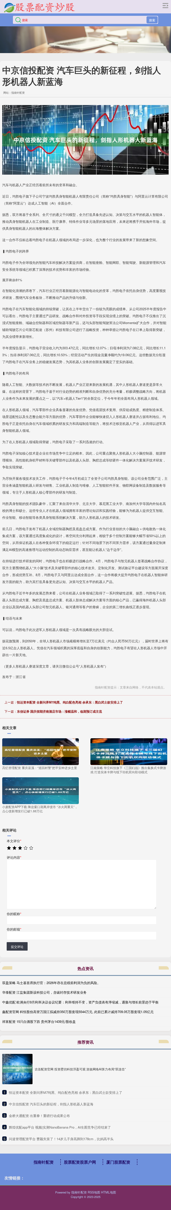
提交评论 (17, 946)
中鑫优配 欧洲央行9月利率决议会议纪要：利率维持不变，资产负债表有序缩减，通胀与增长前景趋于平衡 (80, 1002)
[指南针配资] (39, 7)
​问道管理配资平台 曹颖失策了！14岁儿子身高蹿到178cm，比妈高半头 (61, 1138)
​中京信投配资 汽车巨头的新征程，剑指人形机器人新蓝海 (51, 1104)
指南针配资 (44, 1162)
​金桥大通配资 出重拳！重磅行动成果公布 (39, 1115)
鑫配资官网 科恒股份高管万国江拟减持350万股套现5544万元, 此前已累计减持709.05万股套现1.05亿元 (78, 1011)
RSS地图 (94, 1192)
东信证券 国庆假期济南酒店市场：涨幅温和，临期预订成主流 (59, 711)
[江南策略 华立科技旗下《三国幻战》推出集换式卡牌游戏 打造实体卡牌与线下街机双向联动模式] (128, 751)
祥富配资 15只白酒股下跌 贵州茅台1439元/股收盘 (39, 1021)
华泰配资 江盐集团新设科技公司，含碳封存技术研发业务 (44, 992)
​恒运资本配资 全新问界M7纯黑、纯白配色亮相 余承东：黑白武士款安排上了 (65, 1092)
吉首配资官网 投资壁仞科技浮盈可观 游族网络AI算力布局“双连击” (80, 1069)
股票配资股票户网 (80, 1162)
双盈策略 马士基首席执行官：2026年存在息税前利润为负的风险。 (51, 982)
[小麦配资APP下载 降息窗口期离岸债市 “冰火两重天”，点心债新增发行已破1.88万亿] (40, 790)
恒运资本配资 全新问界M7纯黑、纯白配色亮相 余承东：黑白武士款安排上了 (70, 702)
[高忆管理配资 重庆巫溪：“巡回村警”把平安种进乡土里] (40, 751)
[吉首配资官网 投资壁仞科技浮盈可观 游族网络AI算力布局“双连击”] (17, 1069)
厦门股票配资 (118, 1162)
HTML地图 (108, 1192)
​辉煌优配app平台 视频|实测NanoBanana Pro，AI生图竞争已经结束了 (60, 1127)
